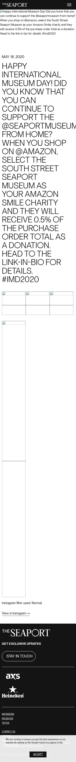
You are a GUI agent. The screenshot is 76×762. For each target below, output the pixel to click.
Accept (38, 754)
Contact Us (8, 732)
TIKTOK (5, 723)
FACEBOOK (7, 719)
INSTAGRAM (8, 714)
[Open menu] (69, 4)
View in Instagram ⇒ (16, 613)
